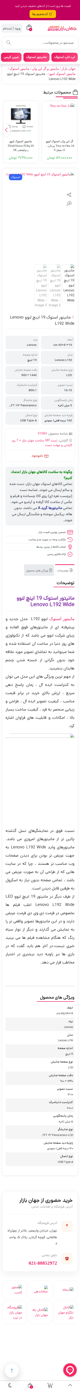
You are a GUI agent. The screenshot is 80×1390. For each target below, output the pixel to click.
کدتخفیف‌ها (40, 14)
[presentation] (7, 130)
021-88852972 (43, 1263)
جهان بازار (69, 68)
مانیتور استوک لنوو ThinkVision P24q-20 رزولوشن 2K (21, 144)
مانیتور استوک (19, 68)
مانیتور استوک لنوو (62, 74)
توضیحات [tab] (63, 571)
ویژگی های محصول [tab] (37, 571)
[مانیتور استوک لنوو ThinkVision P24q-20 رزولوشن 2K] (21, 118)
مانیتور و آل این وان (45, 68)
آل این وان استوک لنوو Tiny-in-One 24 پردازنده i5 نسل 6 (59, 144)
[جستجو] (8, 42)
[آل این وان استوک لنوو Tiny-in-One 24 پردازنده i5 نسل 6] (59, 118)
